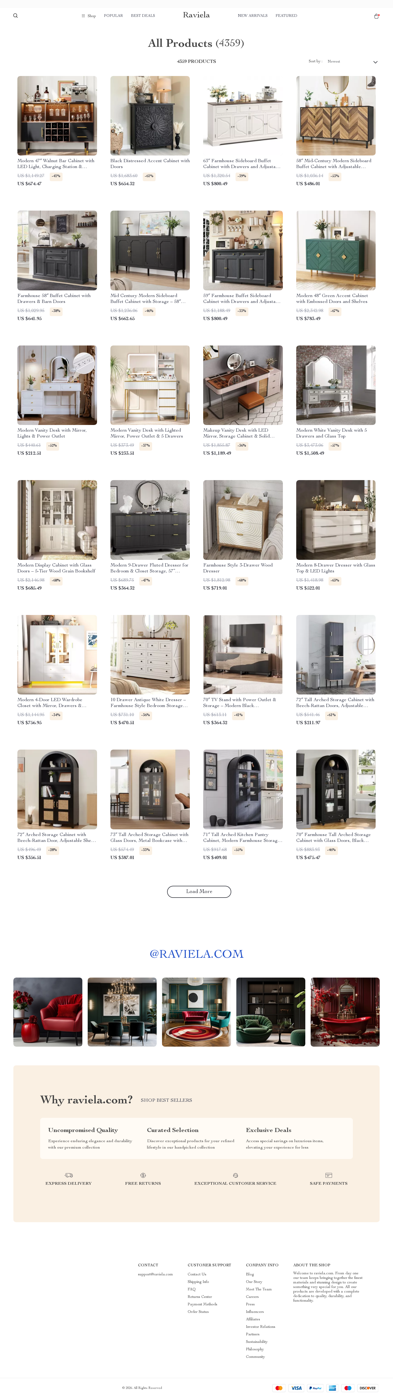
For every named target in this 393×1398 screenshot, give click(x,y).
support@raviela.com (155, 1275)
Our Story (254, 1282)
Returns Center (200, 1297)
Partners (253, 1334)
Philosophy (255, 1349)
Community (255, 1357)
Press (250, 1304)
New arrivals (253, 16)
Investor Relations (260, 1327)
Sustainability (257, 1342)
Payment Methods (202, 1304)
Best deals (143, 16)
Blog (250, 1275)
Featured (286, 16)
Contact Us (197, 1275)
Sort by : (315, 61)
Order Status (198, 1312)
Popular (113, 16)
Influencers (255, 1312)
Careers (252, 1297)
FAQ (192, 1289)
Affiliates (253, 1319)
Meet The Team (259, 1289)
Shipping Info (198, 1282)
